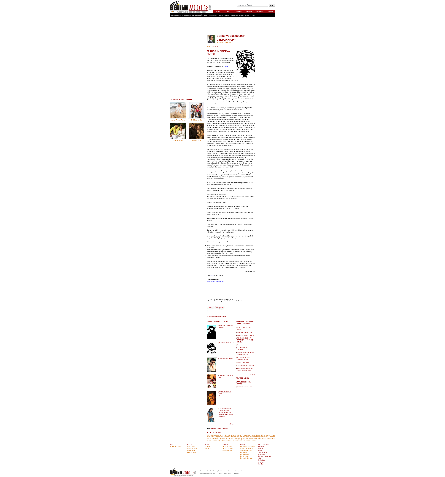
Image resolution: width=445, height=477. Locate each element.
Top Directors (244, 456)
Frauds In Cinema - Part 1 (226, 343)
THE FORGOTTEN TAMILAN (243, 349)
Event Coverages (263, 444)
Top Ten (221, 15)
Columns (226, 15)
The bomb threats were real (245, 365)
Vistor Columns (262, 452)
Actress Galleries (176, 15)
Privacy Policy (223, 473)
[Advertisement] (222, 31)
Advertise (261, 462)
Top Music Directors (246, 458)
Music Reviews (213, 15)
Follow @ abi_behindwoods (215, 281)
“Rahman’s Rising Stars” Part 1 (227, 376)
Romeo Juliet (196, 140)
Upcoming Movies (245, 450)
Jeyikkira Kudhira (196, 120)
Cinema (213, 428)
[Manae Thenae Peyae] (178, 118)
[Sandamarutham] (178, 138)
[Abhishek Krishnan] (211, 43)
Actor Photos (191, 446)
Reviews (270, 11)
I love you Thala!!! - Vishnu (245, 335)
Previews (204, 15)
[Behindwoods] (191, 6)
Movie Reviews (227, 446)
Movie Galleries (186, 15)
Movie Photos (191, 450)
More (232, 424)
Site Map (260, 464)
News (228, 11)
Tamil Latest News (175, 446)
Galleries (239, 11)
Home (218, 11)
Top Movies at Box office (247, 446)
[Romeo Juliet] (196, 138)
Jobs (254, 15)
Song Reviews (227, 450)
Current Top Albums (246, 448)
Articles (241, 15)
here (226, 66)
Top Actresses (244, 454)
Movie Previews (227, 448)
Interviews (249, 11)
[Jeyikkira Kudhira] (196, 118)
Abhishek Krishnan (225, 42)
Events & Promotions (264, 456)
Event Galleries (196, 15)
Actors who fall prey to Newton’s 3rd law (244, 358)
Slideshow (261, 446)
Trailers (207, 446)
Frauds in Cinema (222, 428)
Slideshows (259, 11)
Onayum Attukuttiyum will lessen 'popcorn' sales (245, 369)
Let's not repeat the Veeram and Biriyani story (245, 353)
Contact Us (248, 15)
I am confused (241, 345)
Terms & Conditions (233, 473)
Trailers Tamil (234, 15)
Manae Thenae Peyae (178, 120)
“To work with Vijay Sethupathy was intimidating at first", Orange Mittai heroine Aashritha (226, 412)
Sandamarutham (178, 140)
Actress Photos (192, 448)
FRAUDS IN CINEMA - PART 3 (226, 326)
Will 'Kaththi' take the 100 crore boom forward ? (226, 394)
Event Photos (191, 452)
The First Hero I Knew (226, 359)
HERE (212, 275)
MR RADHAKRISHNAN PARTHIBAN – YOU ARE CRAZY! (245, 340)
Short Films (261, 454)
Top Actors (243, 452)
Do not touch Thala (243, 362)
